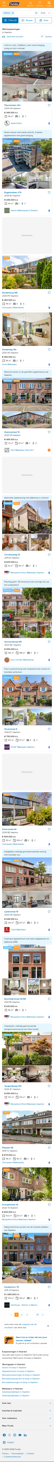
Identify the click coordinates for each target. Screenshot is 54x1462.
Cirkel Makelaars (18, 929)
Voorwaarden (18, 1453)
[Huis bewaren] (49, 105)
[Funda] (17, 4)
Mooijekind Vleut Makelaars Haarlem (27, 572)
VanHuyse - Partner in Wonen (24, 1305)
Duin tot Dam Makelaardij (22, 659)
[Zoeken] (36, 13)
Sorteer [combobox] (48, 36)
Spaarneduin (16, 123)
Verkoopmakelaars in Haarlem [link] (15, 1395)
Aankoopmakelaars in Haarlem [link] (16, 1392)
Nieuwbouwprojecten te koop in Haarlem (21, 1378)
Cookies (30, 1453)
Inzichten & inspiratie (12, 1410)
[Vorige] (11, 1315)
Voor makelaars (9, 1418)
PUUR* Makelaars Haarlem (22, 747)
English (10, 1442)
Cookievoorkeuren (12, 1456)
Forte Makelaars (9, 364)
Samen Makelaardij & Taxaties (24, 210)
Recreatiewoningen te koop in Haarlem (20, 1382)
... (32, 1314)
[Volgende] (43, 1315)
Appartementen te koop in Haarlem (18, 1371)
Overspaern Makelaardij (13, 307)
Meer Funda (7, 1425)
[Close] (12, 13)
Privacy (5, 1453)
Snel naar (6, 1403)
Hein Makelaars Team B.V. (22, 450)
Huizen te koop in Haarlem (14, 1367)
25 (37, 1314)
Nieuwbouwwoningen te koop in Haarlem (21, 1375)
